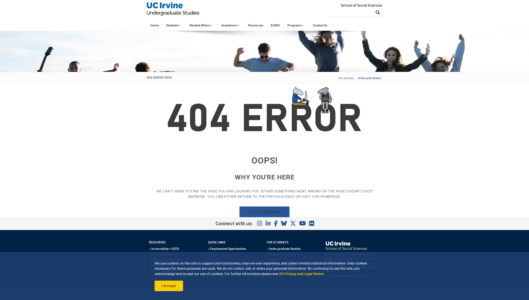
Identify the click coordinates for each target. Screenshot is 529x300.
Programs (294, 25)
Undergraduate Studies (284, 248)
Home (154, 25)
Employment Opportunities (227, 248)
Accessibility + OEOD (164, 248)
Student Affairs (199, 25)
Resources (255, 25)
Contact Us (320, 25)
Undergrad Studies (369, 78)
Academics (229, 25)
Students (172, 25)
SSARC (275, 25)
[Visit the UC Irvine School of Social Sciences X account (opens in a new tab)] (293, 223)
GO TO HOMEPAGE (264, 212)
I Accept (169, 286)
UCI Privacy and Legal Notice (301, 274)
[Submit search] (377, 12)
